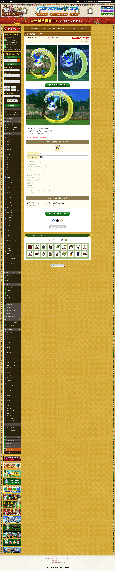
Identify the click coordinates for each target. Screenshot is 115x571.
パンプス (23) (9, 235)
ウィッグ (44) (9, 182)
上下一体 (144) (10, 192)
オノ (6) (8, 154)
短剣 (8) (8, 144)
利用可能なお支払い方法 (79, 28)
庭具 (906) (9, 382)
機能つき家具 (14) (10, 367)
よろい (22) (9, 200)
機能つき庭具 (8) (10, 410)
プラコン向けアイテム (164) (10, 424)
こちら (51, 205)
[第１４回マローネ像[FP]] (30, 254)
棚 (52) (8, 347)
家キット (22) (9, 332)
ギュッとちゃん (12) (11, 258)
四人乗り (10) (9, 280)
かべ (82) (9, 405)
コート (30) (9, 202)
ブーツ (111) (9, 230)
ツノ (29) (9, 184)
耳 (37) (8, 245)
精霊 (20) (9, 295)
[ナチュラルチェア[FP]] (57, 247)
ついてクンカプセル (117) (9, 284)
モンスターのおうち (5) (12, 418)
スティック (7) (10, 146)
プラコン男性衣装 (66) (11, 427)
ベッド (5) (9, 390)
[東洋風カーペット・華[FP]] (30, 247)
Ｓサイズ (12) (9, 334)
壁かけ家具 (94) (10, 375)
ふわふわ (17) (9, 253)
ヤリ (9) (8, 152)
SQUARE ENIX (6, 1)
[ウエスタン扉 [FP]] (78, 247)
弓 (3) (8, 172)
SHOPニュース (107, 14)
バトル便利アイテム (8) (12, 112)
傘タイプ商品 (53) (10, 263)
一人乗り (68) (9, 275)
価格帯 (5, 79)
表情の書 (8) (8, 313)
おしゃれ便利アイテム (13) (12, 114)
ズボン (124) (9, 212)
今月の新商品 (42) (10, 37)
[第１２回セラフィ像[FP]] (84, 247)
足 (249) (8, 227)
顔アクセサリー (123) (11, 240)
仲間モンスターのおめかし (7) (12, 437)
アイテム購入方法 (35, 28)
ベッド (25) (9, 349)
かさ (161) (9, 250)
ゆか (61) (9, 360)
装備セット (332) (10, 124)
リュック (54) (9, 255)
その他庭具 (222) (10, 420)
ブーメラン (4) (10, 169)
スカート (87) (9, 215)
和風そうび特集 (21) (10, 47)
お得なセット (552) (8, 121)
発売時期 (6, 85)
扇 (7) (8, 164)
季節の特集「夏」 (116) (11, 44)
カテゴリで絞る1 (8, 67)
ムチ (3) (8, 162)
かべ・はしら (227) (11, 362)
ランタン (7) (9, 268)
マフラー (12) (9, 260)
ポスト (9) (9, 415)
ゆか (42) (9, 403)
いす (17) (9, 400)
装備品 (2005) (7, 133)
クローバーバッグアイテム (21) (10, 109)
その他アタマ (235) (11, 187)
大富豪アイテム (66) (10, 446)
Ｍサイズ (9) (9, 337)
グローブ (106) (10, 222)
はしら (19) (9, 408)
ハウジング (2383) (8, 329)
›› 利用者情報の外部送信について (57, 562)
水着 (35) (9, 207)
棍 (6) (8, 157)
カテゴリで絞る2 (8, 73)
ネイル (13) (9, 225)
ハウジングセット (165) (12, 127)
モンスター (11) (10, 292)
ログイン (12, 29)
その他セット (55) (10, 129)
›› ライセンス (58, 565)
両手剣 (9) (9, 141)
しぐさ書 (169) (9, 304)
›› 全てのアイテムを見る (12, 452)
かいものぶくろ (107, 7)
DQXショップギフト (10, 449)
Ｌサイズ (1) (9, 339)
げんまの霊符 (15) (10, 440)
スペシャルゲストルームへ (12, 458)
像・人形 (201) (10, 392)
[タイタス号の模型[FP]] (84, 254)
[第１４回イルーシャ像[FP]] (64, 247)
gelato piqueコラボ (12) (11, 40)
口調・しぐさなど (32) (11, 432)
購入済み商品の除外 (8, 93)
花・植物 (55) (9, 377)
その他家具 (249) (10, 380)
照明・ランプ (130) (11, 365)
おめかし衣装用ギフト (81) (9, 319)
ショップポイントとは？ (50, 28)
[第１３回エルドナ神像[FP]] (37, 247)
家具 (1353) (9, 342)
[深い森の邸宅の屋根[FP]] (71, 247)
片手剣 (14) (9, 139)
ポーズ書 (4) (8, 307)
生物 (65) (9, 297)
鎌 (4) (8, 174)
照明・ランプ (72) (10, 387)
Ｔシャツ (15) (9, 205)
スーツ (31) (9, 197)
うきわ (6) (9, 265)
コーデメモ (107, 11)
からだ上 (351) (10, 190)
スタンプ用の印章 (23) (11, 310)
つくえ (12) (9, 398)
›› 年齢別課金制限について (58, 560)
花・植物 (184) (10, 385)
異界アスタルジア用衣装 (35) (13, 322)
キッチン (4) (9, 370)
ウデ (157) (9, 217)
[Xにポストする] (57, 220)
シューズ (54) (9, 233)
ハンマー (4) (9, 167)
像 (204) (8, 372)
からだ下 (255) (10, 210)
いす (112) (9, 355)
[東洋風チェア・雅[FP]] (43, 254)
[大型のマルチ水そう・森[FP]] (64, 254)
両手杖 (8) (9, 149)
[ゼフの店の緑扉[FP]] (50, 254)
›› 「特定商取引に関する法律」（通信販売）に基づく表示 (57, 558)
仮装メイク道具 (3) (10, 118)
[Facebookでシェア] (53, 220)
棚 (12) (8, 395)
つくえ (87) (9, 352)
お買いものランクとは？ (64, 28)
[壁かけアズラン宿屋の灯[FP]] (71, 254)
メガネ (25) (9, 243)
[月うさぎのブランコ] (57, 148)
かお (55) (9, 248)
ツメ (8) (8, 159)
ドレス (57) (9, 195)
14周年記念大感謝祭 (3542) (12, 42)
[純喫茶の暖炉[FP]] (50, 247)
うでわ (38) (9, 220)
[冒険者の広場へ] (11, 14)
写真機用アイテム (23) (11, 316)
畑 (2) (8, 413)
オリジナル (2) (10, 300)
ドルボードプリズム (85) (9, 272)
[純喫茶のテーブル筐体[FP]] (37, 254)
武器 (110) (9, 136)
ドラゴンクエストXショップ (57, 8)
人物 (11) (9, 290)
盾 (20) (8, 177)
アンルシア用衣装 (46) (11, 325)
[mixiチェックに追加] (61, 220)
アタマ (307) (9, 179)
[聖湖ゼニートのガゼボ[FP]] (43, 247)
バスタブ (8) (9, 357)
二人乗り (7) (9, 278)
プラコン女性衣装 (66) (11, 430)
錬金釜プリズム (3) (10, 443)
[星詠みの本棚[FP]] (78, 254)
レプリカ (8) (9, 287)
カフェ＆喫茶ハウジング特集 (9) (13, 49)
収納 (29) (9, 344)
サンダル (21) (9, 238)
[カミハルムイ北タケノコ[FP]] (57, 254)
